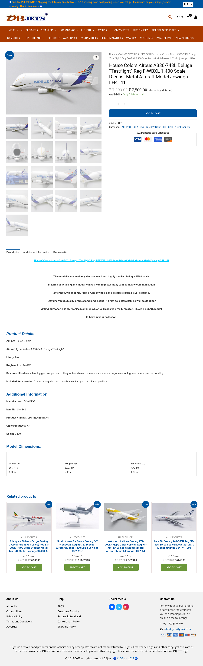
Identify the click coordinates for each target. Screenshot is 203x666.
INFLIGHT (86, 30)
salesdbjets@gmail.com (177, 629)
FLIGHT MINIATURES (112, 37)
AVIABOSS (131, 37)
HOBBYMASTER (121, 30)
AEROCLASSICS (140, 30)
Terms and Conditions (19, 621)
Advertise (11, 626)
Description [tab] (13, 252)
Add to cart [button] (28, 567)
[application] (16, 30)
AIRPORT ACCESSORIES (164, 30)
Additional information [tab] (36, 252)
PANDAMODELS (89, 37)
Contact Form (14, 611)
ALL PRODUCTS (29, 30)
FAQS (61, 606)
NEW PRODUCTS (185, 37)
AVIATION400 (70, 37)
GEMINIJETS (47, 30)
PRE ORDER (54, 37)
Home (112, 54)
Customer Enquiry (68, 611)
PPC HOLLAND (34, 37)
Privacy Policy (14, 616)
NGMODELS (13, 37)
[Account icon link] (195, 17)
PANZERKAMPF (164, 37)
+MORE (11, 30)
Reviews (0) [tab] (59, 252)
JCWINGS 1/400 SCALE (141, 54)
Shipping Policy (67, 626)
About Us (11, 606)
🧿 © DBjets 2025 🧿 (125, 658)
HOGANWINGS (67, 30)
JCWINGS (102, 30)
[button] (96, 57)
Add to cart (152, 113)
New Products (182, 126)
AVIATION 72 (146, 37)
